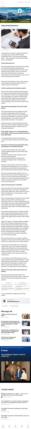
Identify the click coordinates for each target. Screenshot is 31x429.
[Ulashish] (29, 2)
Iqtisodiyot (3, 28)
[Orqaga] (2, 2)
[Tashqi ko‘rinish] (26, 2)
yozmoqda (9, 60)
